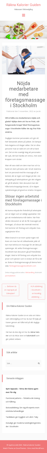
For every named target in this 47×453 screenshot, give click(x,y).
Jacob (38, 111)
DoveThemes (21, 448)
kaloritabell (31, 335)
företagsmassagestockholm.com (22, 266)
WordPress (39, 448)
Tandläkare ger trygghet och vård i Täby (22, 417)
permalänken (10, 276)
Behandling (30, 272)
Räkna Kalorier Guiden (23, 5)
